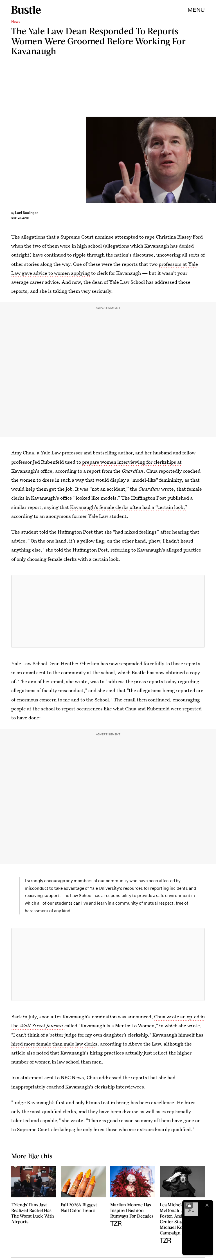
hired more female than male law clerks (54, 1043)
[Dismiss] (207, 1205)
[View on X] (108, 611)
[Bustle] (26, 10)
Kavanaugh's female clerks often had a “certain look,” (128, 507)
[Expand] (188, 1205)
